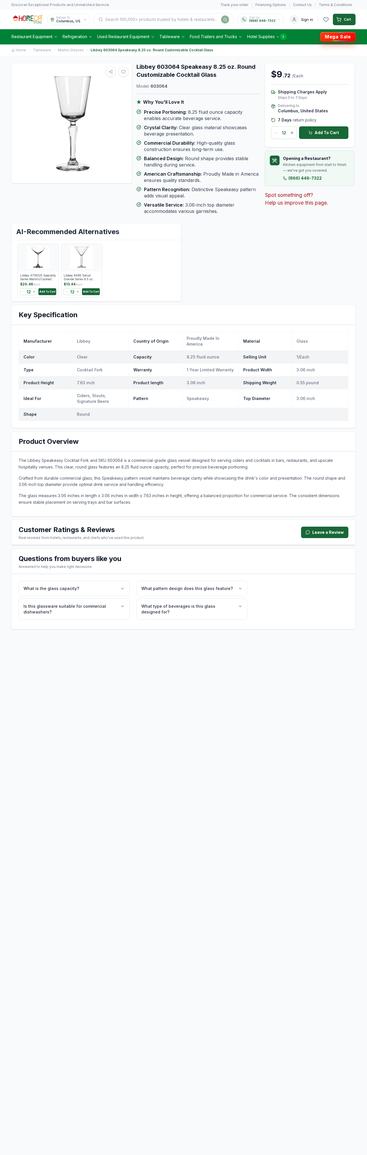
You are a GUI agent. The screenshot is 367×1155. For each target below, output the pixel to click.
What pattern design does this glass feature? (187, 588)
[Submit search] (225, 19)
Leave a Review (328, 532)
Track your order (234, 5)
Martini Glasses (71, 50)
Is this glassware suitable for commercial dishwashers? (65, 609)
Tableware (169, 36)
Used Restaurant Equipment (123, 36)
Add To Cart (327, 132)
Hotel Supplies (261, 36)
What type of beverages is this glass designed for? (178, 609)
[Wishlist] (326, 19)
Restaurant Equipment (31, 36)
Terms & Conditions (335, 5)
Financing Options (270, 5)
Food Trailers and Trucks (213, 36)
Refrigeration (75, 36)
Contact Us (302, 5)
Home (21, 50)
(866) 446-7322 (305, 178)
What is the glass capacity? (51, 588)
